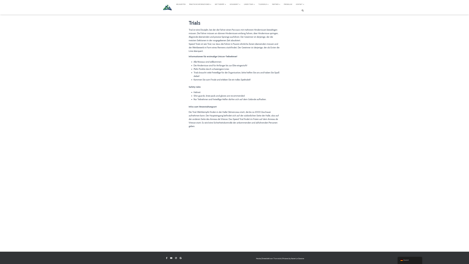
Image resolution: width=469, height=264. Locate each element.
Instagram (176, 258)
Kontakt (299, 4)
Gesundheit (234, 4)
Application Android (180, 258)
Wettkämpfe (220, 4)
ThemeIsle (277, 258)
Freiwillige (288, 4)
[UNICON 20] (167, 7)
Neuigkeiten (181, 4)
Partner (275, 4)
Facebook (167, 258)
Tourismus (262, 4)
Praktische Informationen (199, 4)
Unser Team (248, 4)
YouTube (171, 258)
